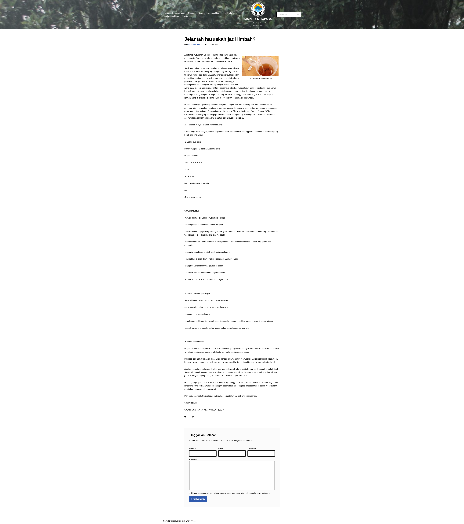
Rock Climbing (230, 13)
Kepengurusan (178, 13)
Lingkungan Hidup (171, 16)
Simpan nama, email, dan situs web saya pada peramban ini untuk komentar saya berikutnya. (231, 493)
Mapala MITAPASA (195, 44)
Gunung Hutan (214, 13)
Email (221, 449)
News (185, 16)
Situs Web (251, 449)
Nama (192, 449)
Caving (201, 13)
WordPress (191, 521)
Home (166, 13)
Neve (165, 521)
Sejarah (191, 13)
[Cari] (298, 14)
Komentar (193, 459)
